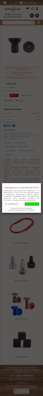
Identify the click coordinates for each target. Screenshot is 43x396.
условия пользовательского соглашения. (21, 210)
